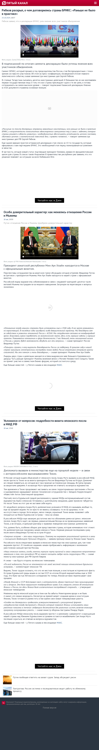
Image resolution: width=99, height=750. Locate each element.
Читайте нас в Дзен (49, 200)
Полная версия (49, 707)
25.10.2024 (6, 18)
